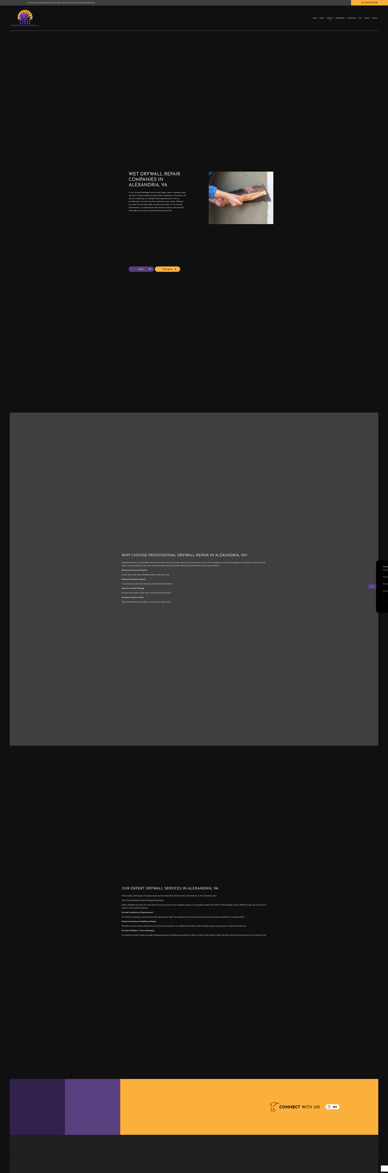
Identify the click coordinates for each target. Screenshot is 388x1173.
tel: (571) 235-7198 (369, 3)
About (321, 18)
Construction (351, 18)
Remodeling (340, 18)
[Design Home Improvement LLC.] (25, 18)
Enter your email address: (348, 584)
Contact (374, 18)
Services (330, 18)
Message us (168, 269)
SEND (367, 605)
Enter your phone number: (348, 577)
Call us (141, 269)
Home (315, 18)
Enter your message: (347, 591)
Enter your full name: (347, 570)
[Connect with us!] (333, 1106)
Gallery (366, 18)
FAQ (360, 18)
